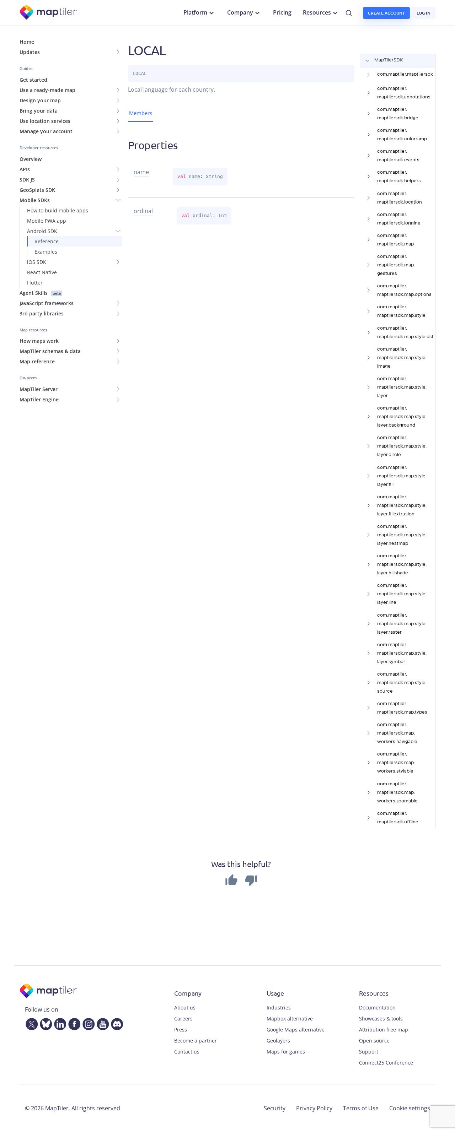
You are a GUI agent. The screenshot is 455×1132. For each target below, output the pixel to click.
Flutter (35, 282)
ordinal (203, 215)
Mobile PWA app (46, 220)
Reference (46, 241)
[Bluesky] (44, 1022)
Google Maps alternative (296, 1029)
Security (274, 1108)
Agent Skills (40, 292)
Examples (45, 251)
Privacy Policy (314, 1108)
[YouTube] (101, 1022)
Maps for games (286, 1051)
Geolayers (278, 1040)
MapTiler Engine (39, 399)
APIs (25, 169)
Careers (183, 1018)
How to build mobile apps (57, 210)
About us (185, 1007)
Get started (33, 79)
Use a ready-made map (47, 90)
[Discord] (115, 1022)
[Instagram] (87, 1022)
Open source (374, 1040)
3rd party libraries (42, 313)
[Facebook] (72, 1022)
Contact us (186, 1051)
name (194, 176)
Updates (30, 52)
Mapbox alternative (290, 1018)
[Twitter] (30, 1022)
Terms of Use (361, 1108)
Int (222, 215)
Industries (279, 1007)
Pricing (282, 12)
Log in (423, 13)
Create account (386, 13)
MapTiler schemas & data (50, 351)
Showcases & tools (381, 1018)
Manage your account (46, 131)
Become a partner (195, 1040)
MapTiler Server (39, 389)
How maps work (39, 340)
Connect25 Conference (386, 1062)
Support (368, 1051)
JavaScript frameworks (47, 303)
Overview (31, 159)
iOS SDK (36, 262)
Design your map (40, 100)
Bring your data (39, 110)
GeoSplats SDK (37, 189)
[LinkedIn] (58, 1022)
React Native (42, 272)
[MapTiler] (49, 13)
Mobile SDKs (35, 200)
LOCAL (140, 73)
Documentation (377, 1007)
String (214, 176)
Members (140, 113)
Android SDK (42, 231)
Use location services (45, 121)
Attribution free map (383, 1029)
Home (27, 41)
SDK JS (27, 179)
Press (180, 1029)
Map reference (37, 361)
